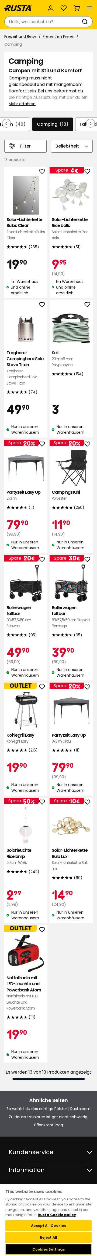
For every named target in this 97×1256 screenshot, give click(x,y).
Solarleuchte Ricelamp (18, 856)
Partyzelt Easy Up (23, 495)
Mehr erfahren (22, 103)
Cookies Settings (48, 1249)
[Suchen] (85, 21)
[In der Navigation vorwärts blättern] (90, 123)
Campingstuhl (66, 495)
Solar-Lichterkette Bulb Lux (70, 859)
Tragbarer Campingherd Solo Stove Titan (25, 368)
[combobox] (43, 21)
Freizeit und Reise (20, 36)
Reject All (48, 1237)
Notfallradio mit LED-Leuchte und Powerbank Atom (23, 993)
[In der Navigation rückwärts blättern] (6, 123)
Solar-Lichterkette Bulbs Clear (25, 228)
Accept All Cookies (48, 1225)
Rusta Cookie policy (57, 1214)
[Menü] (89, 8)
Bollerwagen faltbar (18, 617)
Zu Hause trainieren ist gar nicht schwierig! (48, 1117)
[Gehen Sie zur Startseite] (18, 8)
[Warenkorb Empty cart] (76, 8)
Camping (52, 124)
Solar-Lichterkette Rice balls (70, 228)
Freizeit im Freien (58, 36)
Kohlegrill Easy (20, 738)
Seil (62, 359)
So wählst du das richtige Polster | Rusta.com (48, 1108)
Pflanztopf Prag (48, 1125)
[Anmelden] (50, 8)
